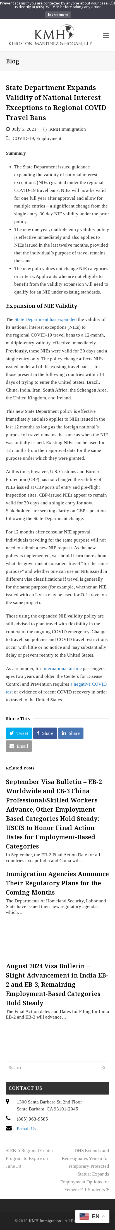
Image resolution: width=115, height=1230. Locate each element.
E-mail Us (26, 1128)
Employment (48, 138)
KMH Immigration (67, 129)
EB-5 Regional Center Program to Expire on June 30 (29, 1158)
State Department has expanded (46, 319)
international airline (62, 668)
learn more (58, 14)
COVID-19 (23, 138)
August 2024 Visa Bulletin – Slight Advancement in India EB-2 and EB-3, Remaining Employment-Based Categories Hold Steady (57, 984)
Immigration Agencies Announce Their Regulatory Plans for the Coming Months (57, 882)
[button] (19, 733)
